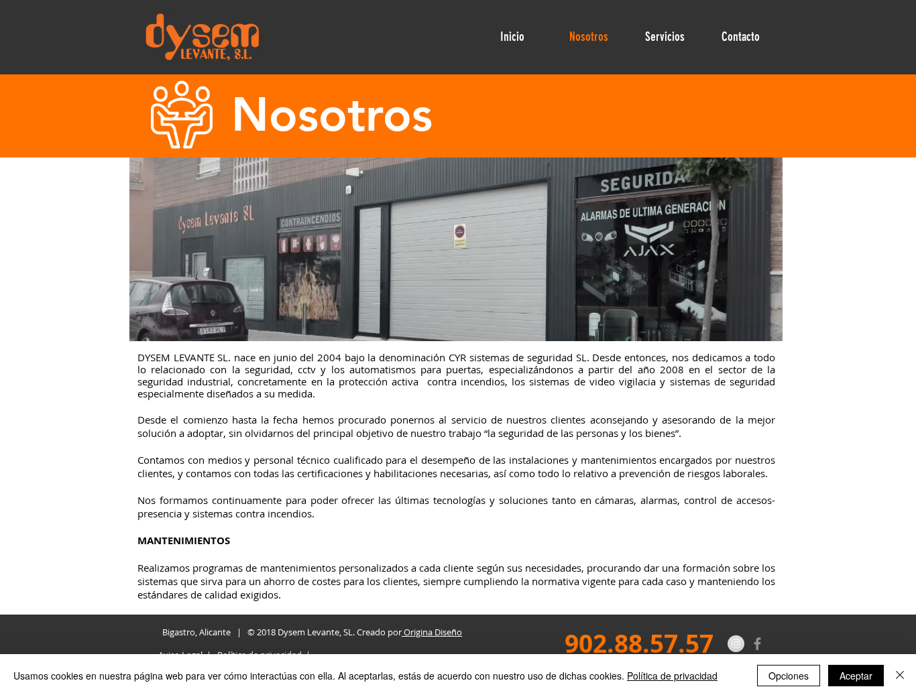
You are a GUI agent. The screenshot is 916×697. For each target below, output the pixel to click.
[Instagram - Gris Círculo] (736, 643)
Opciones (788, 675)
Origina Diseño (432, 632)
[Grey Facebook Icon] (757, 643)
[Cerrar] (900, 675)
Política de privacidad (672, 675)
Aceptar (856, 675)
